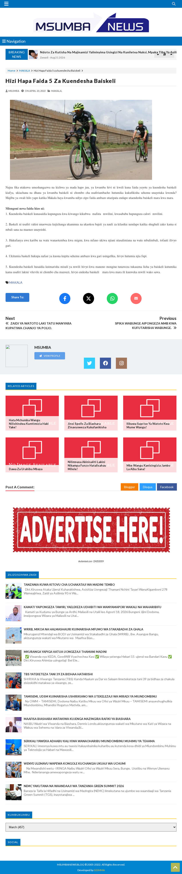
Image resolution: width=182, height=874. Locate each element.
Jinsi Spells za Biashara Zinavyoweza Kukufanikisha (87, 425)
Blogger (129, 487)
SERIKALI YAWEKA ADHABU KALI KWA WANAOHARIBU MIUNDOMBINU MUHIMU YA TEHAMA (89, 741)
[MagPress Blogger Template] (91, 22)
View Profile (51, 355)
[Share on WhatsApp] (112, 298)
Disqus (147, 487)
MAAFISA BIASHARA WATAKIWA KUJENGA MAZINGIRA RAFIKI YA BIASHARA (77, 719)
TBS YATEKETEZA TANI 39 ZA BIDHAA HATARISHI (58, 674)
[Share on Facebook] (64, 298)
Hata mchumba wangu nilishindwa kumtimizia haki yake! (29, 423)
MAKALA (24, 70)
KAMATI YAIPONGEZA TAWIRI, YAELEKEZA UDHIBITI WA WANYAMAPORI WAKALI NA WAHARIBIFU (92, 607)
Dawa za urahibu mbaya (25, 469)
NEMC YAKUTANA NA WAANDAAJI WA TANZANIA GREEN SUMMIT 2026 (74, 786)
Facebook (167, 487)
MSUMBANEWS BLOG (70, 864)
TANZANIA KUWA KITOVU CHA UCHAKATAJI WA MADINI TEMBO (69, 584)
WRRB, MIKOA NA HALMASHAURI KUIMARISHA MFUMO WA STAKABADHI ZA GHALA (83, 629)
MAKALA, (56, 90)
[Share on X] (88, 298)
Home (11, 70)
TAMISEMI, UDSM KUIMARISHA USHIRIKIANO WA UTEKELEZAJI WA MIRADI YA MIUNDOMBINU (90, 696)
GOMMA (99, 870)
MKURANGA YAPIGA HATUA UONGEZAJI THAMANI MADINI (65, 651)
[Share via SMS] (136, 298)
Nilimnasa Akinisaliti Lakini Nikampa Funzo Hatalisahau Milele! (87, 465)
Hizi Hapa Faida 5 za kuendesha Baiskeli (61, 80)
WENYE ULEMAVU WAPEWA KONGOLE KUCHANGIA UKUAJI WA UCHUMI (75, 763)
